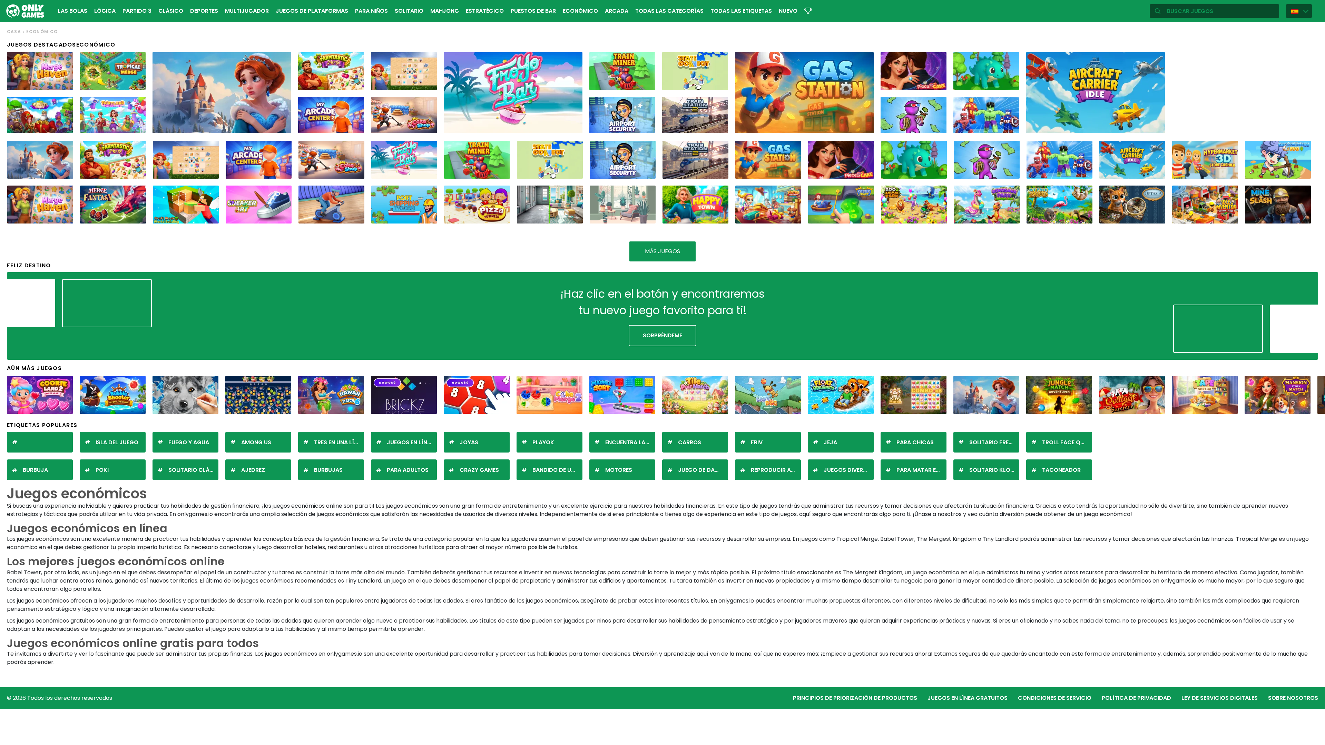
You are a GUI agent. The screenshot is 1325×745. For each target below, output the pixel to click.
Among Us (256, 442)
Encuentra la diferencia (630, 442)
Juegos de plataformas (312, 11)
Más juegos (662, 251)
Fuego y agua (188, 442)
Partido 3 (136, 11)
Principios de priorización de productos (855, 698)
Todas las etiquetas (741, 11)
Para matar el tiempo (921, 470)
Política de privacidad (1136, 698)
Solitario (409, 11)
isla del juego (117, 442)
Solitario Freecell (994, 442)
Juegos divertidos (849, 470)
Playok (543, 442)
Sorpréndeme (662, 335)
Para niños (371, 11)
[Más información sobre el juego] (63, 82)
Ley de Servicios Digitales (1219, 698)
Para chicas (915, 442)
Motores (618, 470)
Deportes (204, 11)
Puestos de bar (533, 11)
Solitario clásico (193, 470)
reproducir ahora (776, 470)
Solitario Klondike (994, 470)
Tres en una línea (339, 442)
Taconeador (1061, 470)
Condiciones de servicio (1054, 698)
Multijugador (247, 11)
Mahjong (444, 11)
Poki (102, 470)
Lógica (105, 11)
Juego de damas (702, 470)
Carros (689, 442)
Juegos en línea (410, 442)
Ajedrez (253, 470)
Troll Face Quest (1067, 442)
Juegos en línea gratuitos (968, 698)
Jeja (830, 442)
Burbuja (35, 470)
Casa (14, 31)
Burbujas (328, 470)
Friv (757, 442)
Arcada (616, 11)
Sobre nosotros (1293, 698)
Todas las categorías (669, 11)
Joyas (469, 442)
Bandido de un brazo (557, 470)
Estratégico (485, 11)
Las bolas (72, 11)
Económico (580, 11)
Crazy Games (479, 470)
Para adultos (408, 470)
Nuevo (788, 11)
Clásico (170, 11)
